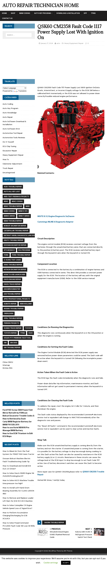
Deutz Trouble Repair (13, 240)
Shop (13, 13)
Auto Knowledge (10, 112)
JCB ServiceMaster (12, 289)
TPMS (93, 13)
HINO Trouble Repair (13, 264)
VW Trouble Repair (12, 347)
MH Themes (68, 551)
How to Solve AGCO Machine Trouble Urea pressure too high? (18, 482)
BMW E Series (9, 216)
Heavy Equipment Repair (74, 43)
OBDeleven (8, 313)
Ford (6, 255)
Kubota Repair (10, 303)
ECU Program (24, 250)
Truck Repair (8, 168)
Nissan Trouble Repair (13, 308)
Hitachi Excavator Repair (15, 269)
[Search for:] (18, 35)
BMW (28, 206)
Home (4, 13)
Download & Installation (68, 13)
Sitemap (6, 365)
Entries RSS (7, 368)
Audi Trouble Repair (13, 186)
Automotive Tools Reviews (14, 137)
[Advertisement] (70, 66)
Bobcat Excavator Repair (15, 225)
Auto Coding (8, 104)
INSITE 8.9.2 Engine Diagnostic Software (55, 216)
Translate (22, 90)
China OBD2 (8, 362)
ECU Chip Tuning (9, 146)
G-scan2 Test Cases (12, 260)
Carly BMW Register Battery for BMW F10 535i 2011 (17, 423)
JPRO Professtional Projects (17, 299)
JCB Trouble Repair (12, 294)
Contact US (7, 18)
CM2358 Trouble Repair (54, 522)
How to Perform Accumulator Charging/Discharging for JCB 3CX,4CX (15, 515)
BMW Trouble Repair (13, 221)
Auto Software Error (11, 128)
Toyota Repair (10, 333)
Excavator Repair (10, 150)
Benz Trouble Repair (13, 206)
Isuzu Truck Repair (12, 284)
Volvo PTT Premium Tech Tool (17, 338)
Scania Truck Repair (12, 328)
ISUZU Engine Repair (12, 279)
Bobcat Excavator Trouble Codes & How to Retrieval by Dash (18, 417)
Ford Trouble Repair (21, 255)
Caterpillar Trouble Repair (16, 230)
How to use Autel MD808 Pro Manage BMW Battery (16, 429)
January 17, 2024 (47, 43)
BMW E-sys (22, 211)
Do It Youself (8, 141)
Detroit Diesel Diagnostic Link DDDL (20, 235)
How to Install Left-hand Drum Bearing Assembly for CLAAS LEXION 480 (18, 490)
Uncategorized (9, 172)
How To (6, 159)
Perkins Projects (11, 323)
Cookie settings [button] (51, 562)
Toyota (28, 328)
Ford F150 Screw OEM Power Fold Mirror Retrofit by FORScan (17, 411)
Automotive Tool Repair (13, 133)
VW (5, 342)
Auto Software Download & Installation (14, 123)
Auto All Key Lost (12, 191)
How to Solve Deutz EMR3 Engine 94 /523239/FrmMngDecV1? (18, 474)
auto (58, 43)
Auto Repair (8, 117)
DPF (85, 13)
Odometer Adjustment (12, 163)
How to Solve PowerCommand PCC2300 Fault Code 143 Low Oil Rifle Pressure (19, 525)
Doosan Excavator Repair (15, 245)
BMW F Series (24, 216)
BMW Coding (24, 13)
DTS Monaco (9, 250)
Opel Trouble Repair (13, 318)
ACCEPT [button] (66, 562)
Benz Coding (17, 201)
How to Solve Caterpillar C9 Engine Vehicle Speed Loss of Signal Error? (17, 507)
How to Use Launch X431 (14, 274)
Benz (6, 201)
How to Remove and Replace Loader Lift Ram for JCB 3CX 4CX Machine (18, 499)
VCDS (30, 333)
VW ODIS (13, 342)
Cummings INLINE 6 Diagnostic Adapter (55, 221)
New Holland (26, 303)
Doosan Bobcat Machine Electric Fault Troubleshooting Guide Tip (16, 460)
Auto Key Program (42, 13)
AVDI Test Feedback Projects (16, 196)
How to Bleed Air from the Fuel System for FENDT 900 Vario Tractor (18, 452)
